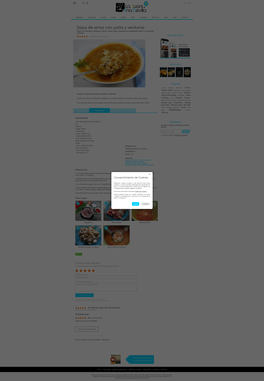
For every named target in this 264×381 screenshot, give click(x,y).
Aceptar (135, 204)
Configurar (145, 204)
